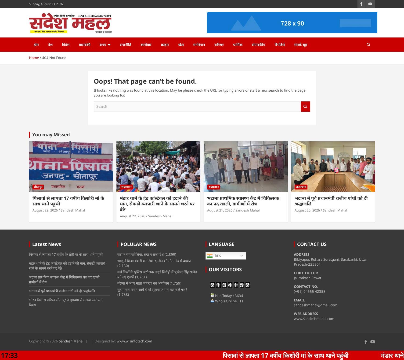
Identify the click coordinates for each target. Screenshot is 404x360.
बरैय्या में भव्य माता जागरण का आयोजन (143, 283)
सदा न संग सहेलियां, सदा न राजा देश (140, 254)
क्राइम (165, 44)
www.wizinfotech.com (134, 341)
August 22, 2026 (45, 210)
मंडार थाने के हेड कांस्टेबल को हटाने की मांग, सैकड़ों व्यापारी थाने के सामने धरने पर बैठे (157, 204)
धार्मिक (237, 44)
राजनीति (125, 44)
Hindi (217, 256)
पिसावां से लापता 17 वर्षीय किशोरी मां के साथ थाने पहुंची (68, 201)
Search (305, 106)
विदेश (65, 44)
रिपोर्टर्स (280, 44)
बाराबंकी (84, 44)
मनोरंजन (199, 44)
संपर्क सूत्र (300, 44)
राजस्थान (126, 187)
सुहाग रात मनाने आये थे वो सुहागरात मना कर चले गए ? (152, 289)
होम (36, 44)
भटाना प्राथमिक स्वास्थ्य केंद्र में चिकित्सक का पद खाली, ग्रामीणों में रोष (243, 201)
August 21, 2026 (219, 210)
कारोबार (146, 44)
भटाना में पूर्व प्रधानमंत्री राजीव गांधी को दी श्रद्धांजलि (331, 201)
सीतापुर (38, 187)
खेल (181, 44)
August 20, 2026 (307, 210)
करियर (219, 44)
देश (50, 44)
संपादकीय (258, 44)
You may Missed (51, 134)
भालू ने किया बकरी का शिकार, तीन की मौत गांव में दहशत (154, 260)
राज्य (103, 44)
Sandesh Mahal (73, 210)
